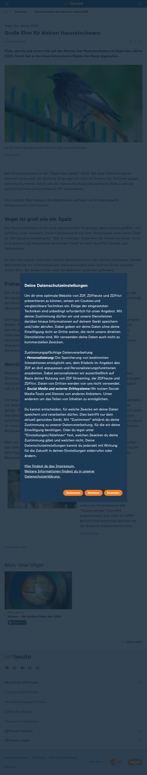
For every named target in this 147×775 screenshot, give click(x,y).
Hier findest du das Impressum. (49, 466)
